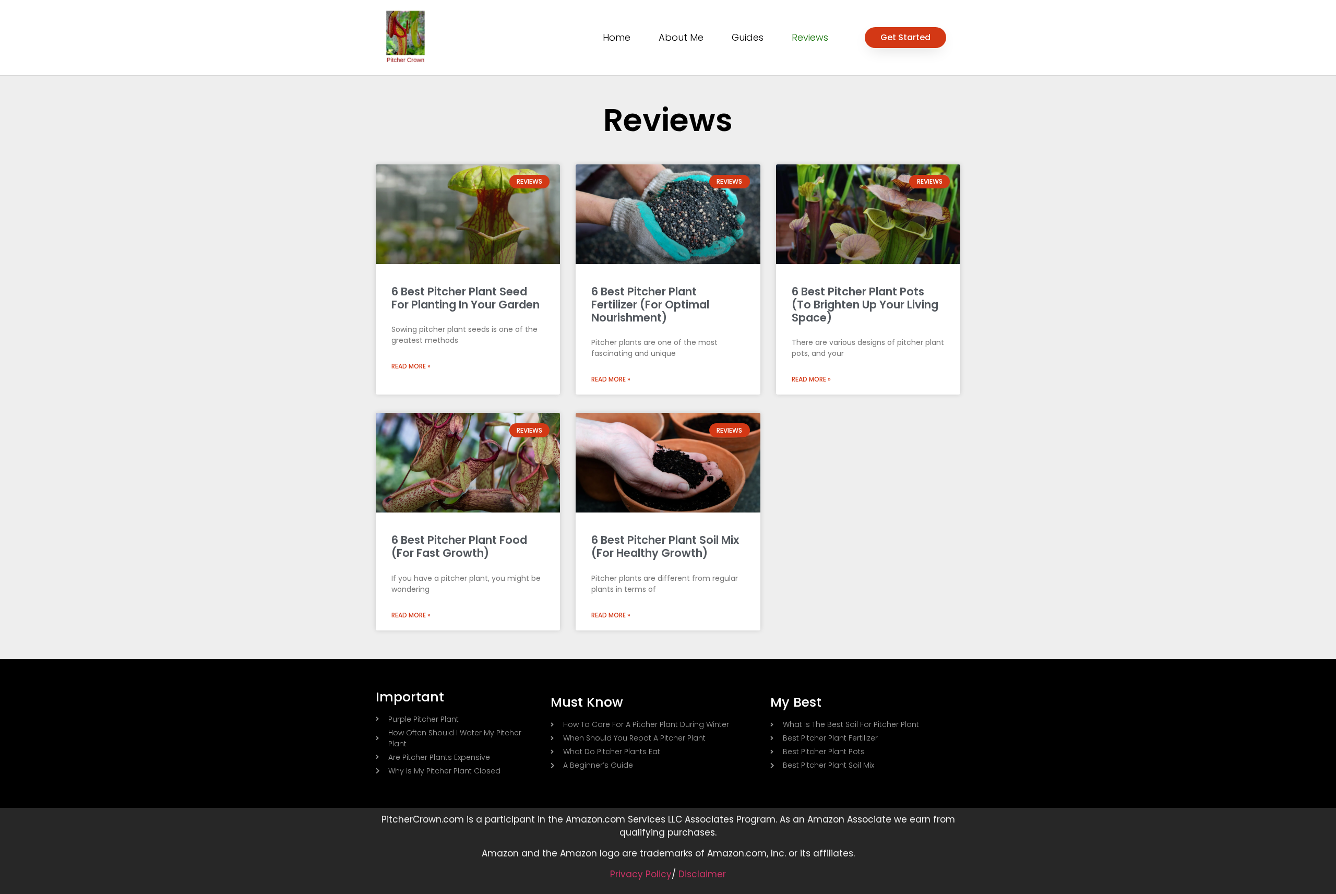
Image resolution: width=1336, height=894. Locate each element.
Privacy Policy (641, 874)
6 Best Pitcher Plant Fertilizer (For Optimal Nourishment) (650, 304)
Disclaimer (702, 874)
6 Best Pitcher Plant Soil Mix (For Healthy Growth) (665, 546)
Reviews (810, 37)
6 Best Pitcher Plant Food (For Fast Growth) (459, 546)
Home (616, 37)
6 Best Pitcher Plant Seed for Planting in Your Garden (465, 298)
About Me (681, 37)
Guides (748, 37)
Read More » (411, 366)
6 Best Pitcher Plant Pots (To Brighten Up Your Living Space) (865, 304)
